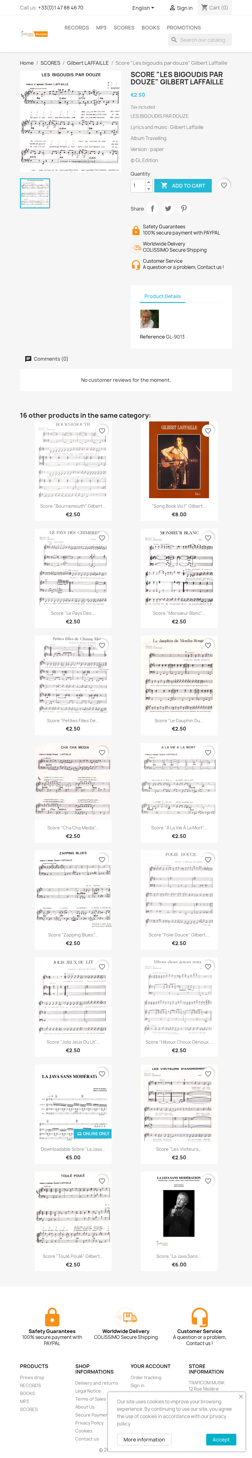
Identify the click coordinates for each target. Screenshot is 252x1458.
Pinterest (184, 208)
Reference (152, 337)
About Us (85, 1407)
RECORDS (77, 27)
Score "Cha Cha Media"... (73, 828)
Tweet (168, 208)
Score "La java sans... (179, 1256)
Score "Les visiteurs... (179, 1149)
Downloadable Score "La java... (73, 1149)
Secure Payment (92, 1415)
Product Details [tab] (162, 296)
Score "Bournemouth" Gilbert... (73, 506)
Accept (221, 1439)
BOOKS (151, 27)
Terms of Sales (90, 1399)
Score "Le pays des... (73, 613)
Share (152, 208)
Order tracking (146, 1377)
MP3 (101, 27)
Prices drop (32, 1377)
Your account (151, 1366)
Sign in (137, 1385)
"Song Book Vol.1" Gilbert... (179, 506)
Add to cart (183, 185)
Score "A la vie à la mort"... (179, 828)
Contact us (87, 1439)
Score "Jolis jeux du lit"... (73, 1042)
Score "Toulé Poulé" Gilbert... (73, 1256)
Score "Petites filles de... (73, 720)
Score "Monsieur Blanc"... (179, 613)
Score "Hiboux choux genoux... (179, 1042)
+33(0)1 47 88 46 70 (60, 7)
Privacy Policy (89, 1423)
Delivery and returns (96, 1383)
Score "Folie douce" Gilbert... (179, 935)
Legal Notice (88, 1391)
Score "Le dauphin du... (179, 720)
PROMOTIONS (184, 27)
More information (144, 1439)
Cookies (84, 1431)
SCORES (124, 27)
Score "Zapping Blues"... (73, 935)
